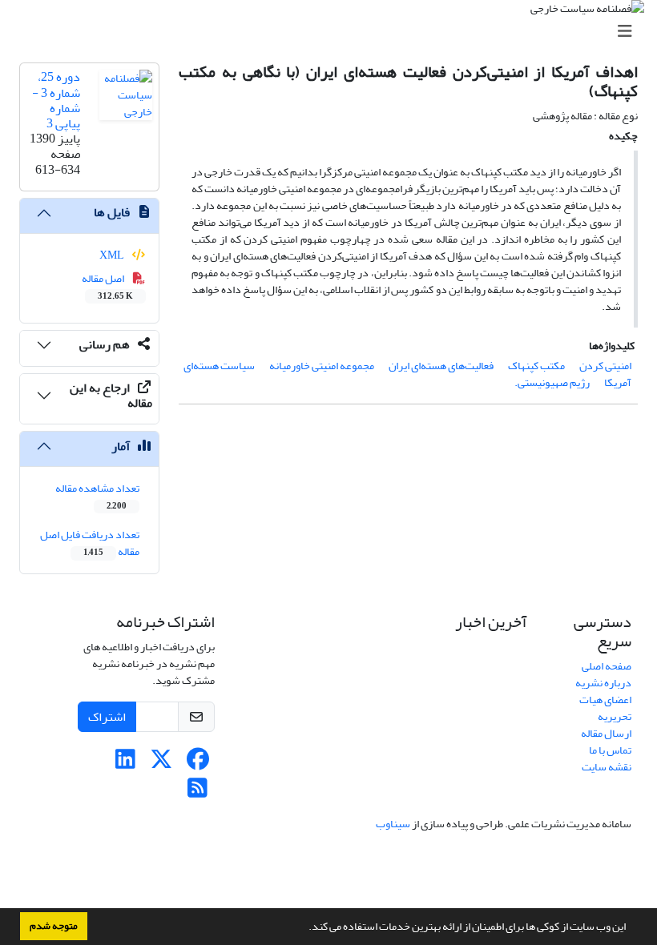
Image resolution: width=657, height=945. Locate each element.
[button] (304, 928)
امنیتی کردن (605, 365)
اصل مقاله (108, 285)
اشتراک (107, 717)
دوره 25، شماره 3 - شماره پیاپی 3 (56, 100)
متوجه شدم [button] (54, 925)
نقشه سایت (606, 767)
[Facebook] (197, 763)
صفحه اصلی (606, 666)
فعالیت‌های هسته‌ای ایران (441, 365)
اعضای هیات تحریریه (605, 708)
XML (112, 255)
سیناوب (393, 823)
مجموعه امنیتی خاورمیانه (321, 365)
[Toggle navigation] (333, 31)
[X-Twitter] (161, 763)
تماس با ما (610, 750)
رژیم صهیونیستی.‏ (552, 382)
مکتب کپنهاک (536, 365)
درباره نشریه (603, 683)
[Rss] (197, 792)
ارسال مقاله (606, 733)
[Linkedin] (125, 763)
